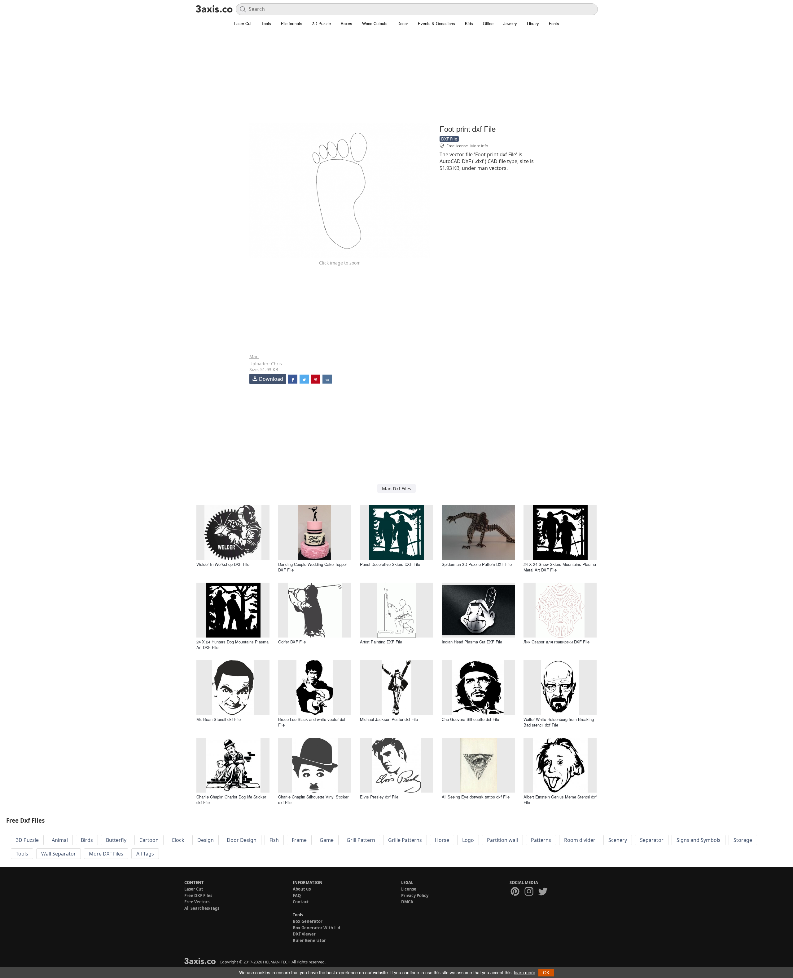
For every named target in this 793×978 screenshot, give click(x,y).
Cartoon (149, 840)
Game (327, 840)
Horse (442, 840)
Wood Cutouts (375, 23)
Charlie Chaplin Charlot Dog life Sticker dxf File (231, 799)
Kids (469, 23)
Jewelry (510, 23)
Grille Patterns (405, 840)
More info (479, 146)
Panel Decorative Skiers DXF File (390, 564)
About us (302, 889)
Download (271, 379)
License (408, 889)
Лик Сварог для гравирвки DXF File (556, 642)
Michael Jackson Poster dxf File (389, 719)
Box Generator (307, 921)
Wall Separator (58, 853)
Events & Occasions (436, 23)
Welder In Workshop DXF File (222, 564)
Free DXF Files (198, 895)
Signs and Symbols (699, 840)
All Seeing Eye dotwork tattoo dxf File (476, 797)
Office (488, 23)
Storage (743, 840)
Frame (299, 840)
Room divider (579, 840)
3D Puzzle (321, 23)
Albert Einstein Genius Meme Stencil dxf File (560, 799)
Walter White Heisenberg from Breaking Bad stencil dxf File (559, 722)
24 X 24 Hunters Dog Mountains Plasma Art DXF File (232, 644)
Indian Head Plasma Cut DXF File (472, 642)
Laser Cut (243, 23)
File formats (291, 23)
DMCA (407, 902)
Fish (274, 840)
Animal (60, 840)
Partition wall (502, 840)
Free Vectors (196, 902)
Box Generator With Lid (316, 928)
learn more (524, 972)
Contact (301, 902)
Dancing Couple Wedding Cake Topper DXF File (312, 567)
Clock (178, 840)
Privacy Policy (414, 895)
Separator (652, 840)
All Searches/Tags (201, 908)
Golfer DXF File (292, 642)
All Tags (145, 853)
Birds (87, 840)
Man (254, 356)
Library (533, 23)
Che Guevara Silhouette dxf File (470, 719)
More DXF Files (106, 853)
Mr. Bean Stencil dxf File (218, 719)
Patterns (541, 840)
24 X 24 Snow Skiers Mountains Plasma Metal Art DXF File (560, 567)
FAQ (297, 895)
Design (205, 840)
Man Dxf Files (396, 488)
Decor (402, 23)
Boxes (346, 23)
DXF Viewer (304, 934)
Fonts (554, 23)
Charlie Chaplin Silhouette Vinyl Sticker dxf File (313, 799)
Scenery (617, 840)
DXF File (449, 139)
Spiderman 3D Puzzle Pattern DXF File (477, 564)
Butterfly (116, 840)
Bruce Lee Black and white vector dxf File (311, 722)
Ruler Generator (309, 940)
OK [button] (546, 972)
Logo (468, 840)
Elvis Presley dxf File (379, 797)
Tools (266, 23)
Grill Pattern (361, 840)
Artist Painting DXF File (381, 642)
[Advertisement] (396, 79)
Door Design (241, 840)
